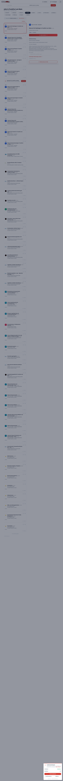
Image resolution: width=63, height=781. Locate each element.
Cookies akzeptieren (53, 773)
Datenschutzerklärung (55, 778)
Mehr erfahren (58, 766)
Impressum (49, 778)
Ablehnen (57, 776)
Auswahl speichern (48, 776)
